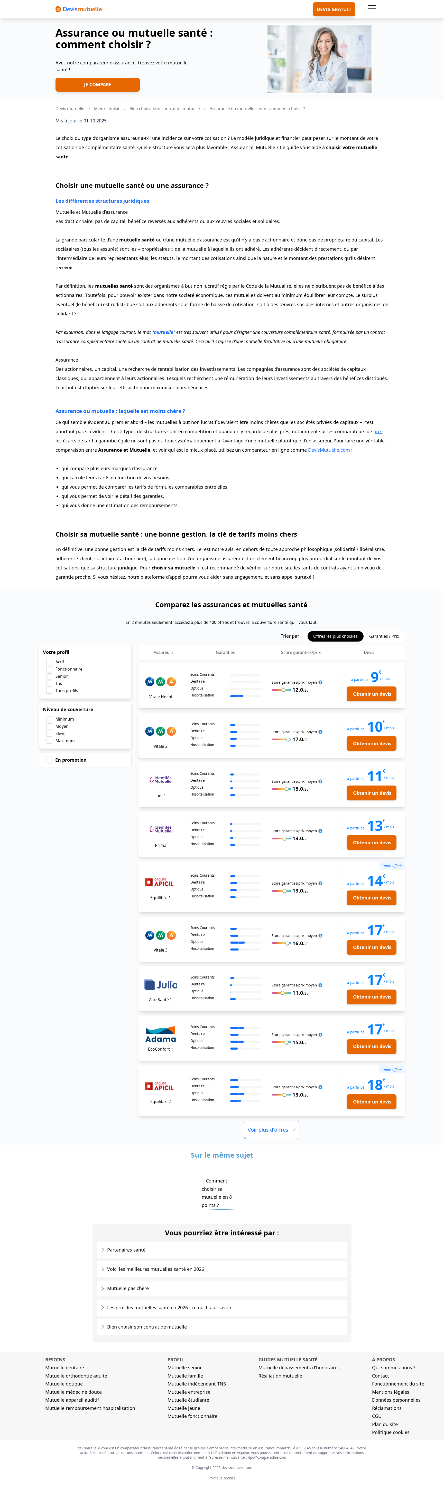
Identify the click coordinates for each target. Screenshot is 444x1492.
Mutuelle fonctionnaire (192, 1416)
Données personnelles (396, 1400)
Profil (176, 1360)
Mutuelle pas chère (128, 1288)
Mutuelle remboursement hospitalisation (90, 1408)
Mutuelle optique (64, 1384)
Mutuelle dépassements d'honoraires (299, 1367)
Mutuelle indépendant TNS (197, 1384)
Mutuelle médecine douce (73, 1392)
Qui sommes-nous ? (393, 1367)
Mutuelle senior (185, 1367)
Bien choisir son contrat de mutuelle (147, 1327)
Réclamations (387, 1408)
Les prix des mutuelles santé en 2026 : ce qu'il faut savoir (169, 1307)
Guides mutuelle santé (287, 1360)
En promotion (71, 760)
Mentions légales (390, 1392)
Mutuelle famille (185, 1376)
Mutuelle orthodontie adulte (76, 1376)
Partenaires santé (126, 1250)
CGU (377, 1416)
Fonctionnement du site (398, 1384)
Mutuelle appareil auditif (72, 1400)
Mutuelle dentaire (64, 1367)
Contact (380, 1376)
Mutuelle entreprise (189, 1392)
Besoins (55, 1360)
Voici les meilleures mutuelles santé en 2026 (155, 1269)
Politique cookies (391, 1432)
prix (377, 431)
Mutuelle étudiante (188, 1400)
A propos (383, 1360)
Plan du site (385, 1424)
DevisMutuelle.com (329, 450)
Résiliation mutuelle (280, 1376)
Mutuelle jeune (184, 1408)
